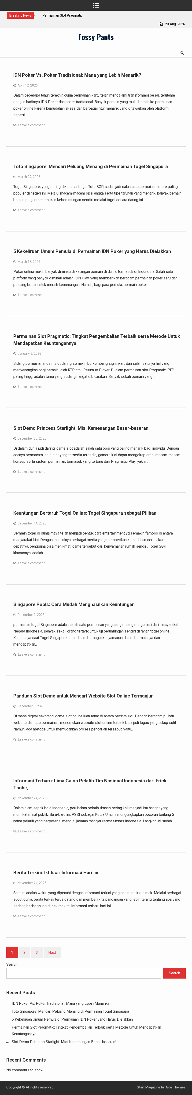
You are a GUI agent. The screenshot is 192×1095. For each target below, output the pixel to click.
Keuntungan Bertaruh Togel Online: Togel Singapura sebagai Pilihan (84, 513)
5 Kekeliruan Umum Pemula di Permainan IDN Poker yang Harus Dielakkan (92, 251)
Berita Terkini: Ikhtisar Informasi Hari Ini (55, 872)
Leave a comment (31, 125)
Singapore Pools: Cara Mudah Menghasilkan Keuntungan (74, 604)
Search (12, 964)
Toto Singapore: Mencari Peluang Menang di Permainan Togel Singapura (90, 166)
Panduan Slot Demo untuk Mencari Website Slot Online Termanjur (83, 696)
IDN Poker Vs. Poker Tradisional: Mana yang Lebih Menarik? (77, 75)
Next (52, 952)
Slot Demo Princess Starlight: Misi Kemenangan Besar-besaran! (81, 428)
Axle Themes (176, 1087)
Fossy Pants (96, 36)
